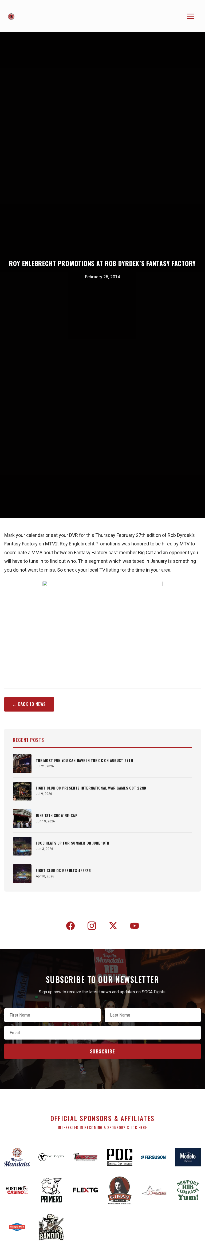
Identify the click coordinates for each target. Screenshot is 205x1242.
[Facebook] (70, 926)
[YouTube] (134, 926)
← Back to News (29, 704)
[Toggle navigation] (190, 16)
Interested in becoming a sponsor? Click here (102, 1127)
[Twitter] (113, 926)
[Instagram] (92, 926)
